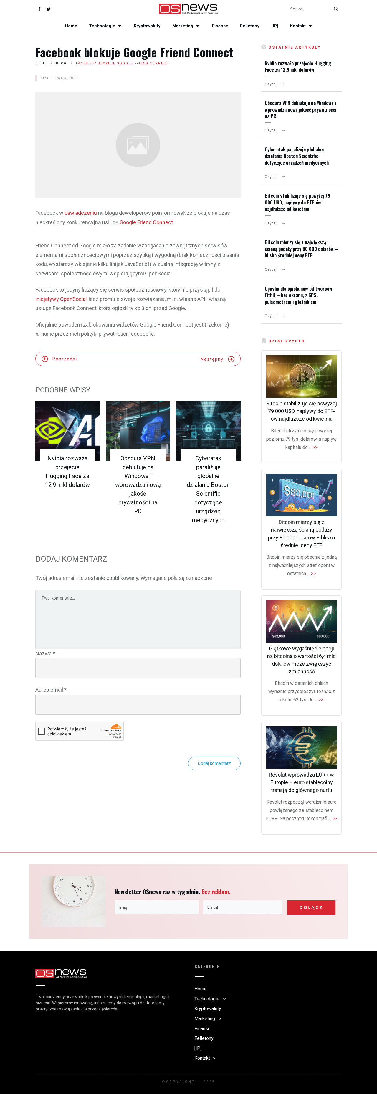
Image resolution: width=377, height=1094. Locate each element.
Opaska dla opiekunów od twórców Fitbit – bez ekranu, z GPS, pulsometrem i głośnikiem (298, 295)
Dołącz (311, 907)
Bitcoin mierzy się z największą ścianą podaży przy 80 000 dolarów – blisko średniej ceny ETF (301, 249)
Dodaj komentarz (214, 763)
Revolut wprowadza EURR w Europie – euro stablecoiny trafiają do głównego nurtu (301, 782)
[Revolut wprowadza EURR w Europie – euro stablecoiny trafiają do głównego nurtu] (301, 747)
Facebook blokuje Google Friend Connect (134, 52)
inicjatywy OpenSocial (61, 299)
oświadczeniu (81, 213)
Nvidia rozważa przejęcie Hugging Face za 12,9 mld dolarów (298, 66)
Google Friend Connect (146, 222)
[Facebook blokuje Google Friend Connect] (138, 145)
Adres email (51, 690)
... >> (313, 447)
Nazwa (45, 653)
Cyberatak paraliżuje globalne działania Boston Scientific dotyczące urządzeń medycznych (297, 156)
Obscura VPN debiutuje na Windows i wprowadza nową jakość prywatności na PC (138, 485)
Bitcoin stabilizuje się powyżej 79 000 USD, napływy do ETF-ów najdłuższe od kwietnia (297, 202)
